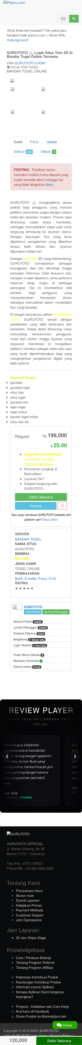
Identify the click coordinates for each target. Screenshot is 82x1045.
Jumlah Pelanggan (30, 627)
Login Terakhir (29, 645)
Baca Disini (50, 519)
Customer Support (29, 915)
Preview (35, 506)
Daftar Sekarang (41, 497)
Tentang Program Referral (35, 962)
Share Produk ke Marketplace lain (41, 1016)
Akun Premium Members (39, 461)
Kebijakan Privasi (29, 905)
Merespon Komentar (27, 661)
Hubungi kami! (17, 39)
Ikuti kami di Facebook (32, 1011)
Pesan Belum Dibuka (28, 655)
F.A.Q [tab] (34, 141)
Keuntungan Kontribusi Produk (38, 982)
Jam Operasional (28, 919)
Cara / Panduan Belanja (33, 957)
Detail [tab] (18, 141)
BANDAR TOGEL (28, 539)
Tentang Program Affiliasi (34, 967)
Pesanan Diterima (28, 633)
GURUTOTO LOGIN (30, 62)
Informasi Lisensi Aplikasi (35, 986)
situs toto (30, 258)
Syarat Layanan (27, 900)
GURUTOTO (49, 1030)
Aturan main (25, 895)
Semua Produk (27, 621)
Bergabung (28, 639)
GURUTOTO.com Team (29, 1035)
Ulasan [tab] (48, 151)
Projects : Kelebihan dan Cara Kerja (42, 1006)
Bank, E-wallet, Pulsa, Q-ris (35, 578)
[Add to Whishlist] (62, 506)
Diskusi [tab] (22, 151)
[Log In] (74, 19)
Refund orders (26, 667)
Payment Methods (29, 910)
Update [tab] (51, 141)
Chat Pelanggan (57, 612)
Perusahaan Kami (29, 890)
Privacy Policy (61, 1035)
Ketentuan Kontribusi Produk (37, 977)
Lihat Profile (32, 612)
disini (49, 184)
